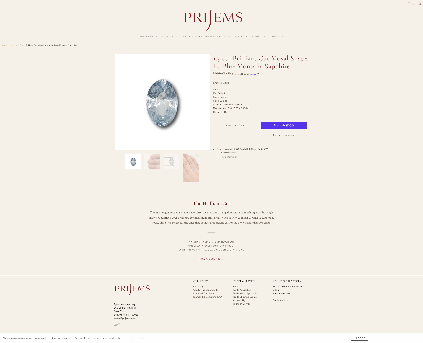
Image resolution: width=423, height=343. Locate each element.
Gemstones (169, 36)
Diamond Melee (216, 36)
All (13, 46)
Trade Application (242, 290)
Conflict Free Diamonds (205, 290)
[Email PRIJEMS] (115, 325)
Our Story (241, 36)
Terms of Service (241, 303)
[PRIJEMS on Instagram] (118, 325)
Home (4, 46)
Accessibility (239, 300)
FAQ (235, 286)
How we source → (211, 259)
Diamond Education (203, 293)
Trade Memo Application (245, 293)
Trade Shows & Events (245, 297)
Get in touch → (280, 300)
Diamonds (147, 36)
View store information (227, 157)
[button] (419, 3)
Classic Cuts (192, 36)
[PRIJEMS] (211, 21)
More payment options (284, 135)
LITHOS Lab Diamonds (267, 36)
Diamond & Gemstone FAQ (207, 297)
